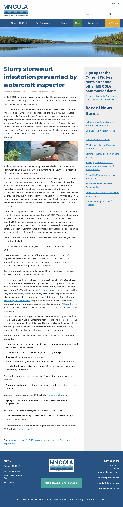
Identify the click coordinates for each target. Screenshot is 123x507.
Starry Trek (68, 304)
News (77, 23)
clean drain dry (16, 440)
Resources (93, 23)
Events (64, 23)
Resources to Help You (13, 476)
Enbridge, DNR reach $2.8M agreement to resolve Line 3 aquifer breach (100, 166)
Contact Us (113, 3)
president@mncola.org (107, 482)
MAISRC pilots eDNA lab (98, 139)
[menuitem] (19, 23)
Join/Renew (112, 23)
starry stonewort (43, 440)
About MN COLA (19, 23)
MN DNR (29, 440)
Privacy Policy (76, 499)
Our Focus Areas (44, 23)
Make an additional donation (61, 482)
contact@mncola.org (108, 477)
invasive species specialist (17, 300)
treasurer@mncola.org (108, 488)
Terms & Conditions (96, 499)
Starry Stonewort (47, 290)
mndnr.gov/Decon (57, 395)
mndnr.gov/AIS (25, 429)
